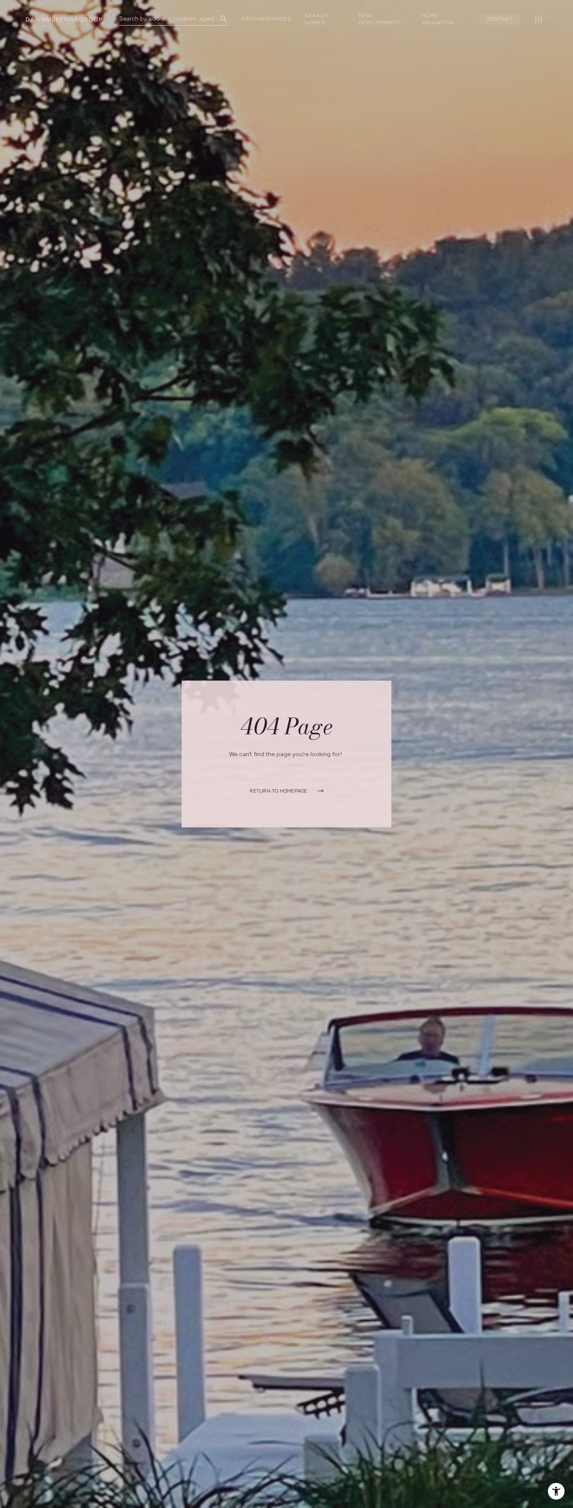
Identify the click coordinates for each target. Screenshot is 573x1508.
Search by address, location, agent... (169, 18)
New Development (380, 19)
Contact (500, 19)
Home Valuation (438, 19)
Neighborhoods (267, 19)
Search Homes (317, 19)
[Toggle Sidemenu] (538, 19)
